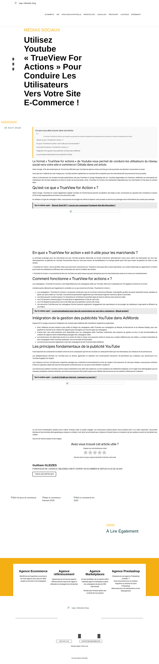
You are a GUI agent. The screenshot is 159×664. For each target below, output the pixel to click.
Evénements (136, 14)
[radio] (85, 452)
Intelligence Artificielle (71, 14)
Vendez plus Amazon (91, 591)
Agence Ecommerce (33, 571)
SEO (57, 14)
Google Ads (101, 14)
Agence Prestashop (126, 571)
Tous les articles (44, 474)
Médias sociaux (42, 30)
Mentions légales (75, 646)
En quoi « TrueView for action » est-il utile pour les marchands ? (58, 144)
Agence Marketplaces (95, 572)
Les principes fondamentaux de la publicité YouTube (54, 154)
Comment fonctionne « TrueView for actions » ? (53, 147)
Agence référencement (64, 572)
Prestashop (113, 14)
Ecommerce (49, 14)
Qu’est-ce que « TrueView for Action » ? (50, 140)
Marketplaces (89, 14)
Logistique (124, 14)
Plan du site (84, 646)
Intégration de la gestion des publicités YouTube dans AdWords (58, 151)
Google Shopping (96, 178)
